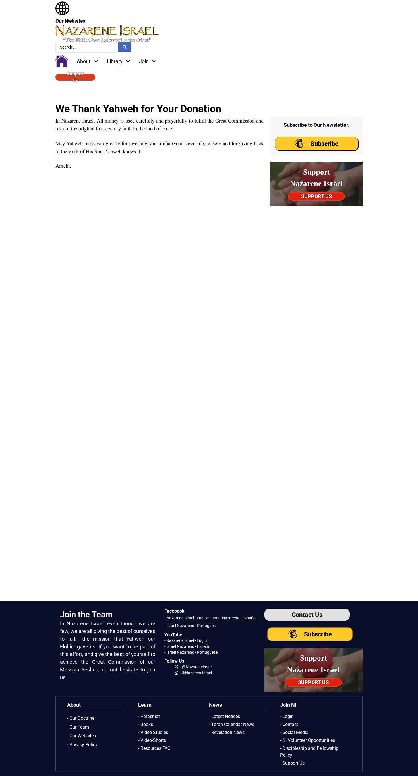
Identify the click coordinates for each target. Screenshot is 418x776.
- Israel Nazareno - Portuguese (191, 652)
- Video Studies (153, 732)
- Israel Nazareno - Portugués (190, 625)
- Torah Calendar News (231, 724)
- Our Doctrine (80, 718)
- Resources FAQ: (155, 748)
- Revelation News (227, 732)
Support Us (75, 77)
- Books (145, 724)
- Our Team (78, 727)
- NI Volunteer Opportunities (307, 740)
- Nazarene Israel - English (187, 618)
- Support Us (292, 763)
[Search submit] (124, 47)
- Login (287, 716)
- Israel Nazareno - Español (233, 618)
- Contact (289, 724)
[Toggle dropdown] (95, 61)
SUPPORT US (316, 196)
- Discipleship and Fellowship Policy (309, 752)
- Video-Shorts (152, 740)
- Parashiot (149, 716)
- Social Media (294, 732)
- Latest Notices (224, 716)
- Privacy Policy (82, 744)
